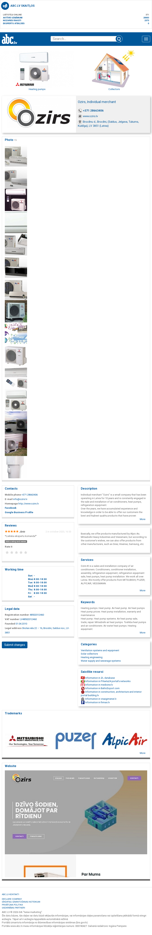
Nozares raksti (12, 20)
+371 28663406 (93, 110)
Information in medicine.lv (99, 684)
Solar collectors (89, 653)
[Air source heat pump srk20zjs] (16, 222)
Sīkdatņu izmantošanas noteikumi (21, 901)
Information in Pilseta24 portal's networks (107, 681)
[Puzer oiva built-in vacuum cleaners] (16, 467)
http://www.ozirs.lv (28, 503)
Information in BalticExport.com (102, 688)
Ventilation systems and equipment (100, 650)
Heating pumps (37, 89)
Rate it (8, 546)
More (142, 519)
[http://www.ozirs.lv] (76, 823)
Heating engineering (92, 657)
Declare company (12, 898)
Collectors (114, 89)
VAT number (12, 619)
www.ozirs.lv (90, 116)
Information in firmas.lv (97, 702)
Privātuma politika (12, 904)
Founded (10, 623)
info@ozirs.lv (20, 499)
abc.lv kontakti (10, 894)
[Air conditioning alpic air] (16, 288)
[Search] (119, 38)
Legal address (13, 628)
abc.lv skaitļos (22, 5)
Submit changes (14, 645)
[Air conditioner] (16, 177)
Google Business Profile (19, 512)
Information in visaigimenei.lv (100, 698)
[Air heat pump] (16, 199)
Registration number (17, 614)
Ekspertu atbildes (13, 23)
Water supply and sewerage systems (101, 660)
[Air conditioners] (16, 155)
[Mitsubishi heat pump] (16, 378)
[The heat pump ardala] (16, 444)
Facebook (10, 507)
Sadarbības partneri (13, 907)
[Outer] (16, 311)
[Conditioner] (16, 244)
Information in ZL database (100, 677)
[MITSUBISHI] (16, 355)
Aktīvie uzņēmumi (12, 17)
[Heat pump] (16, 400)
